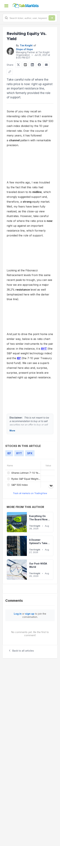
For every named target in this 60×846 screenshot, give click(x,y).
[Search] (51, 18)
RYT (44, 348)
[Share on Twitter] (18, 65)
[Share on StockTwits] (25, 65)
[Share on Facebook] (39, 65)
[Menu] (6, 5)
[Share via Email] (46, 65)
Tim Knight (26, 45)
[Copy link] (10, 72)
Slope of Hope (24, 49)
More (12, 430)
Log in (18, 613)
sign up (29, 613)
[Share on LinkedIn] (32, 65)
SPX (29, 453)
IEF (19, 358)
